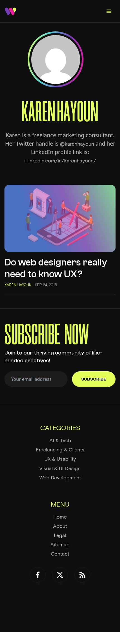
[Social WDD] (37, 575)
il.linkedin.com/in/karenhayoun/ (60, 161)
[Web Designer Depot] (10, 11)
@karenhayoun (77, 144)
